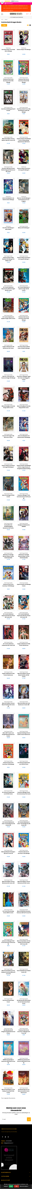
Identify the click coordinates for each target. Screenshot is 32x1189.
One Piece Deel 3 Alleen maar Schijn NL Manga (24, 347)
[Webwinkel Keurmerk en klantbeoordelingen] (9, 1158)
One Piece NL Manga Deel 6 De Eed (8, 109)
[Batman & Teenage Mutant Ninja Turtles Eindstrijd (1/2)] (8, 543)
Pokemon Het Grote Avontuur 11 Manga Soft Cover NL (23, 1031)
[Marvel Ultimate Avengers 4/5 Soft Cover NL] (8, 840)
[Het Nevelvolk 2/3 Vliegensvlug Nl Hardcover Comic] (8, 1018)
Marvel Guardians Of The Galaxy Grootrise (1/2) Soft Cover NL (8, 972)
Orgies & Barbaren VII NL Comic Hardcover (23, 644)
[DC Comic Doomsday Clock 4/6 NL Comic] (8, 899)
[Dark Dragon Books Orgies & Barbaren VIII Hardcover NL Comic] (8, 335)
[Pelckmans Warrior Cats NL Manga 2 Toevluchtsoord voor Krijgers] (24, 186)
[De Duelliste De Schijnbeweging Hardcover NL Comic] (8, 513)
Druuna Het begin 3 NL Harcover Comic (8, 436)
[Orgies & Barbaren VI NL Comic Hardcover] (8, 662)
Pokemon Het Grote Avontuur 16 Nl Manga (8, 585)
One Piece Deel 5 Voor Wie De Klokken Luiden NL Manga (24, 110)
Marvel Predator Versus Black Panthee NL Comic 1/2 (8, 705)
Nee (16, 1186)
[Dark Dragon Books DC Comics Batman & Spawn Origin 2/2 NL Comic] (24, 275)
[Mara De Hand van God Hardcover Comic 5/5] (24, 691)
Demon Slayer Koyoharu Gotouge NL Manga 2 (8, 466)
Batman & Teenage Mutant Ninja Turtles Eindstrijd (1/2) (8, 556)
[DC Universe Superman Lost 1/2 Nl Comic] (8, 781)
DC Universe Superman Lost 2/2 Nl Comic (24, 763)
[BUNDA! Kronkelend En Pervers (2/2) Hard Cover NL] (24, 1048)
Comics (6, 19)
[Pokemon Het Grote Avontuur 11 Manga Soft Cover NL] (24, 1018)
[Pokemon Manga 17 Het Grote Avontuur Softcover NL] (24, 483)
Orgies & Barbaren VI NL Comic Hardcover (8, 674)
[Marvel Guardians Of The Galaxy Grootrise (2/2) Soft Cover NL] (24, 929)
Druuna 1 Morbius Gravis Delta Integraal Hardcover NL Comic (8, 170)
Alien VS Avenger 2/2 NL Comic (8, 496)
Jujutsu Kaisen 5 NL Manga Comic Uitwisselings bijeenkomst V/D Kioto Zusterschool (24, 140)
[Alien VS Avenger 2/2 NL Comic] (8, 483)
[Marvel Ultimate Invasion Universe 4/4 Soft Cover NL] (24, 899)
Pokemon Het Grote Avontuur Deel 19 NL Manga (24, 318)
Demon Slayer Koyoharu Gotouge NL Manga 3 (23, 258)
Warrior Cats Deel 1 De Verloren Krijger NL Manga (8, 377)
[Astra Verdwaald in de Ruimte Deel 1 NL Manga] (24, 424)
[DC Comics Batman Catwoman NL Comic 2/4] (8, 632)
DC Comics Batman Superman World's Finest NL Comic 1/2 (23, 615)
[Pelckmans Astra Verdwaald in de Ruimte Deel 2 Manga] (8, 186)
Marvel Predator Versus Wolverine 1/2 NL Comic (24, 882)
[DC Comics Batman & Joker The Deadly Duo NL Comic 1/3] (24, 810)
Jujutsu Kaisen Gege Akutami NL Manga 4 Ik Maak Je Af (8, 259)
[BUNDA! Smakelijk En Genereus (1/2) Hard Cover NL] (8, 1048)
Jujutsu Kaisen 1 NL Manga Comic (24, 585)
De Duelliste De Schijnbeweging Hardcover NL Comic (8, 526)
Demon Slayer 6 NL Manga (24, 49)
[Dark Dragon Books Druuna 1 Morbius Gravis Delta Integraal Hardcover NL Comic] (8, 157)
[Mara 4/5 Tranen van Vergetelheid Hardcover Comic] (8, 721)
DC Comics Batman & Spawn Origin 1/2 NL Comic (8, 317)
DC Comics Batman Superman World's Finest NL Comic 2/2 (8, 615)
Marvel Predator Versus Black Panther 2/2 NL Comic (24, 675)
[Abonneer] (29, 1119)
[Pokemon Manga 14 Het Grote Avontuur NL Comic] (24, 781)
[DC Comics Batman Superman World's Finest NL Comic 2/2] (8, 602)
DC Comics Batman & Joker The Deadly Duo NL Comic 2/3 (8, 823)
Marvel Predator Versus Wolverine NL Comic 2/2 (8, 882)
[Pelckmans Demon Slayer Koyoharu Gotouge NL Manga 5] (24, 157)
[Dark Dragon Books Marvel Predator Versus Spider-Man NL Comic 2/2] (8, 127)
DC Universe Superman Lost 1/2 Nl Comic (8, 793)
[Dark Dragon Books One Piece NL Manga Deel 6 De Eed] (8, 97)
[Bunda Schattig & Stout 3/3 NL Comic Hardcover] (24, 721)
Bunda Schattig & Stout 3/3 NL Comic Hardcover (23, 733)
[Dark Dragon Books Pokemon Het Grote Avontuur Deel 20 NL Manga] (24, 67)
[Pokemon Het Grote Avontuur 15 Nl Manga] (8, 751)
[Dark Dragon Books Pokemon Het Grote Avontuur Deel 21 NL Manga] (8, 67)
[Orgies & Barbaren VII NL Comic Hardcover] (24, 632)
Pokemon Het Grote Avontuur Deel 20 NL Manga (23, 81)
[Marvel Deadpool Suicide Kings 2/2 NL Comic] (8, 394)
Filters (4, 25)
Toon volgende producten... (8, 1098)
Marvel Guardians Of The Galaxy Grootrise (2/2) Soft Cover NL (23, 942)
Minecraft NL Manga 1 (23, 227)
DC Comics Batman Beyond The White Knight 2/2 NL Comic (8, 289)
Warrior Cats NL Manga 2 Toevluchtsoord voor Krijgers (23, 199)
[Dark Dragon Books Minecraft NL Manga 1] (24, 216)
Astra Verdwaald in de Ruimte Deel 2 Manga (8, 198)
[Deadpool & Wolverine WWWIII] (24, 513)
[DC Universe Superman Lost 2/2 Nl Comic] (24, 751)
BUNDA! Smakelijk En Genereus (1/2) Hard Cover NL (8, 1061)
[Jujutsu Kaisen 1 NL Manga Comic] (24, 573)
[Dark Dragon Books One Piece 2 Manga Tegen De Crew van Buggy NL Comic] (24, 365)
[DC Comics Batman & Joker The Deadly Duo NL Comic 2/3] (8, 810)
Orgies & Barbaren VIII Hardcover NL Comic (8, 347)
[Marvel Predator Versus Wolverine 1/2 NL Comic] (24, 870)
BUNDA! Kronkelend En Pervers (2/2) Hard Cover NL (23, 1061)
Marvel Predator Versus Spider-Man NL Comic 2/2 (8, 139)
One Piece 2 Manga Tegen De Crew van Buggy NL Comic (24, 378)
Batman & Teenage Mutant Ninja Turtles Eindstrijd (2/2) (23, 556)
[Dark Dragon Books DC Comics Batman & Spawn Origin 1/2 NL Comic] (8, 305)
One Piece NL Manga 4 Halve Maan (8, 228)
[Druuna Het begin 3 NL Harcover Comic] (8, 424)
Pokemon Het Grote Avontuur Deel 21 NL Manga (8, 81)
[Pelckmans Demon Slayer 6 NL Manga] (24, 38)
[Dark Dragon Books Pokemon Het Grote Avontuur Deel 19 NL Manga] (24, 305)
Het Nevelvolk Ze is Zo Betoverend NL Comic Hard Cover (23, 1091)
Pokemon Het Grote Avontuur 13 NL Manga (24, 852)
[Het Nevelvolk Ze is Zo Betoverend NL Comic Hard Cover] (24, 1078)
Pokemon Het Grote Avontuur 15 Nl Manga (8, 763)
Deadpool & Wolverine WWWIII (24, 525)
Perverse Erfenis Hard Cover (8, 1001)
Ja (11, 1186)
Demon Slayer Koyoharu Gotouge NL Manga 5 (23, 169)
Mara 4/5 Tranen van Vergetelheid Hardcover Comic (8, 734)
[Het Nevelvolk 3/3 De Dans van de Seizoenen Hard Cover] (24, 988)
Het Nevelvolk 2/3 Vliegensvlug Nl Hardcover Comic (8, 1031)
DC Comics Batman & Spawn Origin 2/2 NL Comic (23, 289)
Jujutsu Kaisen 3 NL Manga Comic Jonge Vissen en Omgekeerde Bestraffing (24, 467)
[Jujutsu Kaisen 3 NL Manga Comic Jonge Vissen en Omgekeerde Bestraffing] (24, 454)
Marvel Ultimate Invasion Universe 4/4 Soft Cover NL (24, 912)
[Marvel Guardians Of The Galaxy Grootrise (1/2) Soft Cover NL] (8, 959)
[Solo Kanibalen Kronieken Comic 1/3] (24, 959)
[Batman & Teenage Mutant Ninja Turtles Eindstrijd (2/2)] (24, 543)
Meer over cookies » (24, 1186)
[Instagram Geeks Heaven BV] (8, 1137)
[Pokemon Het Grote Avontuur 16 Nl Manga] (8, 573)
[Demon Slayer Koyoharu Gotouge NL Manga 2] (8, 454)
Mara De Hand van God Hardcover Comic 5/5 (24, 704)
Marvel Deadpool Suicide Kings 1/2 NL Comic (23, 406)
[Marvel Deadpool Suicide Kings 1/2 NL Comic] (24, 394)
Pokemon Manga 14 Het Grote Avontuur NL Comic (24, 793)
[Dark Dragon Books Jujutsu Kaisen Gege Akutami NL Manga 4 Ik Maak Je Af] (8, 246)
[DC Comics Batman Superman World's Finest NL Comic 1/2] (24, 602)
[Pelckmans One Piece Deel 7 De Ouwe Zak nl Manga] (8, 38)
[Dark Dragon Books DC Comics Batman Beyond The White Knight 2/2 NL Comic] (8, 275)
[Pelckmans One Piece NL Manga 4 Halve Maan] (8, 216)
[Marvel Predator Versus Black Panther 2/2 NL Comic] (24, 662)
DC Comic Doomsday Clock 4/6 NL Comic (8, 912)
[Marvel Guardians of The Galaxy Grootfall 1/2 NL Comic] (8, 1078)
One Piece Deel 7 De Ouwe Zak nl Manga (8, 50)
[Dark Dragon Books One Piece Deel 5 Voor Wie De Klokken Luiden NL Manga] (24, 97)
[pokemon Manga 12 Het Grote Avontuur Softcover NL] (8, 929)
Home (2, 19)
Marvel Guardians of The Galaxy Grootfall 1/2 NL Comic (8, 1091)
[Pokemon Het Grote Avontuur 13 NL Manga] (24, 840)
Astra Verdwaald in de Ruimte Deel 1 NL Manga (24, 436)
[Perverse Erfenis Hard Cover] (8, 988)
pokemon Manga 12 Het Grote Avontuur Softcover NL (8, 942)
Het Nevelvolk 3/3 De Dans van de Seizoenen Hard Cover (24, 1002)
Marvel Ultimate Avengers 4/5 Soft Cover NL (8, 852)
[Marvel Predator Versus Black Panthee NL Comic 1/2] (8, 691)
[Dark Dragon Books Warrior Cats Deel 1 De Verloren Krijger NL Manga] (8, 365)
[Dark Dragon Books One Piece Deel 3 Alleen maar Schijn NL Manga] (24, 335)
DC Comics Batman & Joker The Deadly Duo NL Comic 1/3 (23, 823)
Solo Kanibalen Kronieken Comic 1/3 (24, 971)
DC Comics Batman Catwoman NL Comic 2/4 (8, 644)
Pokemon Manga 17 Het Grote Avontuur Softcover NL (24, 497)
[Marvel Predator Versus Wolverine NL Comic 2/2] (8, 870)
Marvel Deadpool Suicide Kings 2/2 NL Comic (8, 406)
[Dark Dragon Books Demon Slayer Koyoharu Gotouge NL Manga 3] (24, 246)
